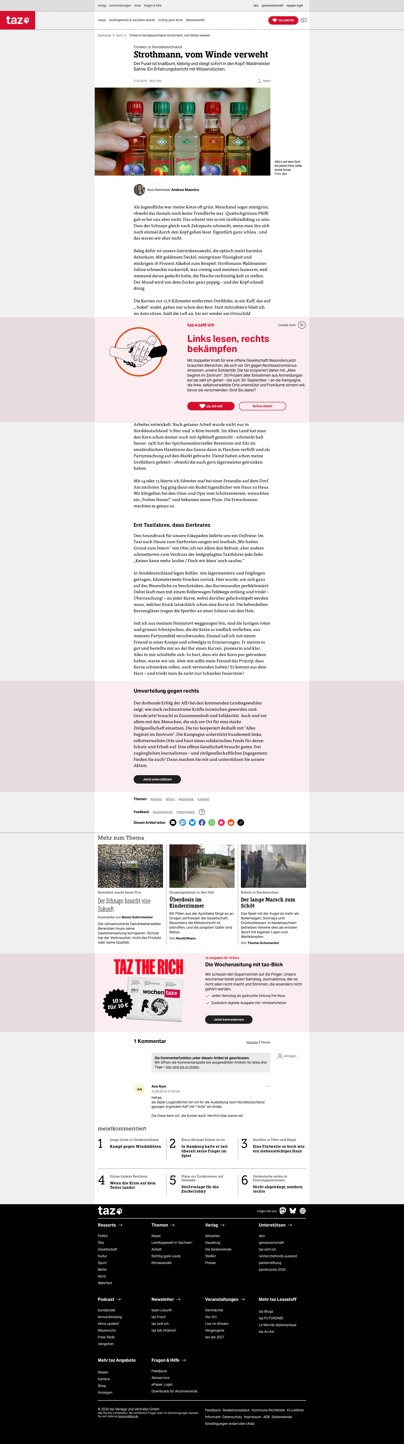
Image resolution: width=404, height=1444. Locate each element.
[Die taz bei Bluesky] (293, 1213)
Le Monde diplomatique (277, 1325)
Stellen (210, 1256)
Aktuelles (212, 1236)
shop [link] (137, 5)
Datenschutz (232, 1417)
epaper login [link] (295, 5)
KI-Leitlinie (295, 1410)
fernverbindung (110, 1317)
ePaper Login (162, 1384)
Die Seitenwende (218, 1249)
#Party (170, 799)
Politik (103, 1236)
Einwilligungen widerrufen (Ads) (229, 1423)
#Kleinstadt (186, 799)
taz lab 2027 (214, 1337)
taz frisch (159, 1317)
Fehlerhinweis (186, 812)
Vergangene (214, 1330)
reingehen (106, 1344)
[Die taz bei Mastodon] (283, 1213)
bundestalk (106, 1310)
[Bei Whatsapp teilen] (211, 822)
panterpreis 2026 (272, 1269)
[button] (303, 20)
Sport (102, 1263)
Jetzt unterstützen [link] (157, 779)
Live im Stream (217, 1323)
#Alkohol (157, 799)
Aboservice (160, 1378)
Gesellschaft (107, 1249)
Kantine (104, 1379)
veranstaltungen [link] (120, 5)
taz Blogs (266, 1311)
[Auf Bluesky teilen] (192, 822)
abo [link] (256, 5)
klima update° (108, 1323)
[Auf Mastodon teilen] (182, 822)
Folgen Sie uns (266, 1211)
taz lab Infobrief (164, 1330)
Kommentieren (163, 812)
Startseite (104, 35)
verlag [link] (102, 5)
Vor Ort (211, 1317)
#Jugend (203, 799)
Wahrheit (105, 1283)
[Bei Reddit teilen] (231, 822)
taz (110, 1211)
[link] (103, 20)
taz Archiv (266, 1331)
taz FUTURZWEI (271, 1318)
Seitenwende (282, 1417)
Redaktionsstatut (237, 1410)
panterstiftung (270, 1263)
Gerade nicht (287, 325)
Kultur (102, 1256)
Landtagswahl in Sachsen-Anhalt (172, 1246)
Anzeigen (105, 1392)
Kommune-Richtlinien (269, 1410)
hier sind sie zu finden (182, 1067)
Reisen (103, 1372)
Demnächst (214, 1310)
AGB (267, 1417)
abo (262, 1236)
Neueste (252, 1042)
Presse (210, 1263)
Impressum (253, 1417)
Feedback (159, 1371)
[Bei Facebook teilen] (202, 822)
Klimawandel (161, 1263)
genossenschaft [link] (272, 5)
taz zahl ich (267, 1249)
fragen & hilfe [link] (153, 5)
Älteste (265, 1042)
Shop (102, 1386)
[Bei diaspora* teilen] (221, 822)
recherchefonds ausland (278, 1256)
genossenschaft (271, 1242)
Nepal (156, 1236)
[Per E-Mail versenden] (173, 822)
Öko (101, 1242)
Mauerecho (107, 1330)
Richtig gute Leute (166, 1256)
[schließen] (302, 325)
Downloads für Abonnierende (175, 1391)
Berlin (102, 1269)
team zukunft (162, 1310)
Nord (119, 35)
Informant (213, 1417)
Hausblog (212, 1242)
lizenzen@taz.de (128, 1416)
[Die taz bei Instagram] (302, 1213)
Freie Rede (106, 1337)
